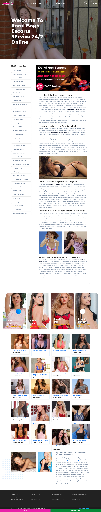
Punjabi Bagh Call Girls (19, 183)
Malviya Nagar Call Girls (19, 111)
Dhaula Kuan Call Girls (17, 499)
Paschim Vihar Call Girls (19, 157)
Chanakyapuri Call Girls (19, 123)
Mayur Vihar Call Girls (19, 175)
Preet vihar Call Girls (18, 141)
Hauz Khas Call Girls (18, 93)
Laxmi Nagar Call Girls (19, 89)
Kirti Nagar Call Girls (18, 149)
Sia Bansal (23, 508)
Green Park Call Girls (37, 502)
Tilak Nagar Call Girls (18, 119)
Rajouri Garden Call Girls (58, 499)
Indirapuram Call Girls (77, 497)
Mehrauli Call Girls (18, 134)
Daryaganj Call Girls (18, 126)
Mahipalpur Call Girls (18, 108)
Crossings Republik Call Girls (79, 494)
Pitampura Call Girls (18, 194)
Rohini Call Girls (17, 70)
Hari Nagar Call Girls (57, 497)
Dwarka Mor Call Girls (19, 187)
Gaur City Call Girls (56, 502)
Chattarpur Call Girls (36, 499)
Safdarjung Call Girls (18, 172)
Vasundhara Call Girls (77, 502)
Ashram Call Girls (15, 494)
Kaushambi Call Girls (18, 209)
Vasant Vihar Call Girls (19, 145)
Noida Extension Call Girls (20, 213)
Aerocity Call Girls (18, 81)
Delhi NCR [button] (33, 3)
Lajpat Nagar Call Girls (19, 115)
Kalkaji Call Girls (17, 198)
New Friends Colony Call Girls (21, 164)
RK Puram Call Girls (18, 205)
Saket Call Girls (17, 100)
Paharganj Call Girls (16, 497)
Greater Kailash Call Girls (20, 104)
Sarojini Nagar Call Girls (19, 138)
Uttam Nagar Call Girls (19, 202)
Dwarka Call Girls (17, 78)
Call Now (94, 3)
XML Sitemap (41, 508)
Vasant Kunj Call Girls (18, 96)
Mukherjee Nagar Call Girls (20, 179)
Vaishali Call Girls (76, 499)
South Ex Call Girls (36, 497)
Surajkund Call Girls (18, 168)
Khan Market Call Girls (19, 153)
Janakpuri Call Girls (18, 190)
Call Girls (51, 3)
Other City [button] (42, 3)
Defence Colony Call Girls (20, 130)
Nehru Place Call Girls (19, 85)
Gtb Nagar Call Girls (57, 494)
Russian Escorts (60, 3)
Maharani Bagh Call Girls (19, 160)
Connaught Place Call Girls (20, 74)
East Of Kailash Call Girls (17, 502)
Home (26, 3)
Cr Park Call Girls (35, 494)
